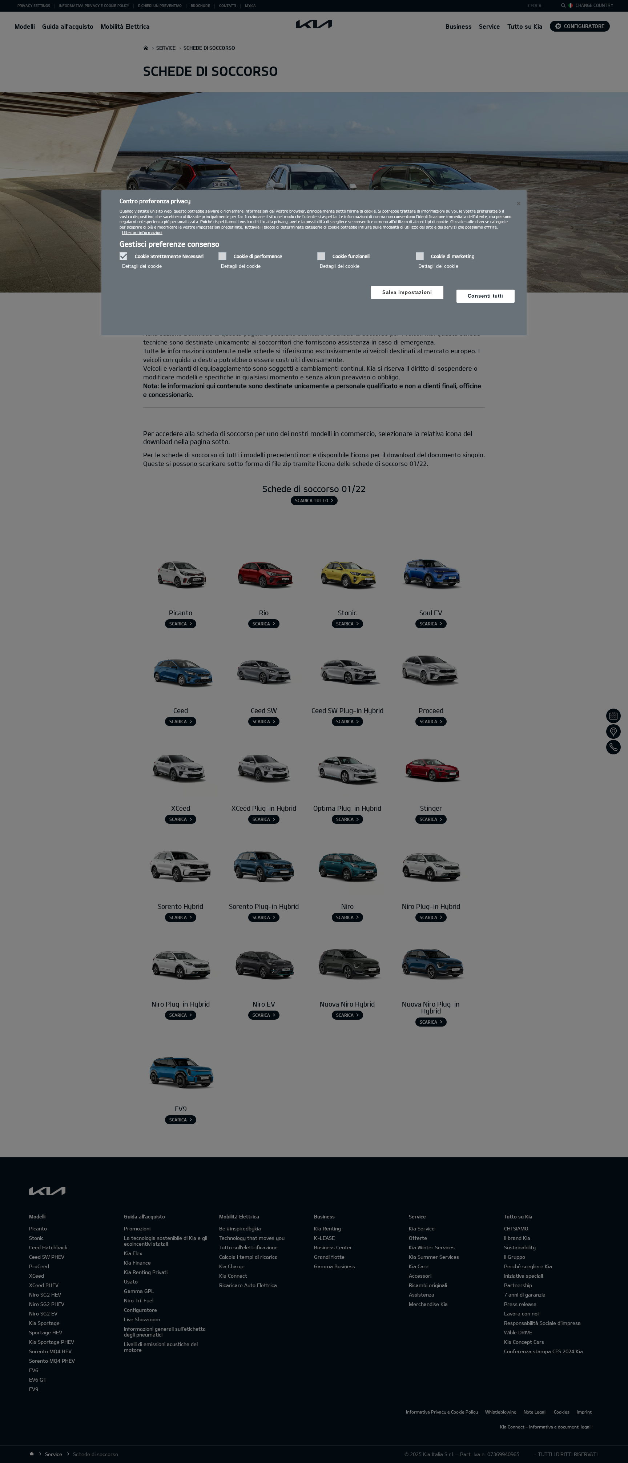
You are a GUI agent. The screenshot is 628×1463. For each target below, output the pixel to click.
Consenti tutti (485, 296)
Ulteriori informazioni (142, 232)
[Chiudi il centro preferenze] (519, 203)
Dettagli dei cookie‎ (142, 266)
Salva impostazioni (407, 292)
